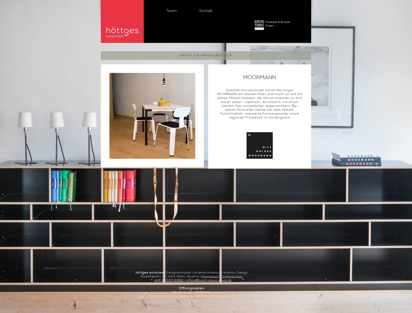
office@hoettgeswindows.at (209, 280)
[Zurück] (116, 115)
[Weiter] (189, 115)
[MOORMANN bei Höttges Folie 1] (152, 152)
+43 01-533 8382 (169, 280)
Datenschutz (232, 276)
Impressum (210, 276)
